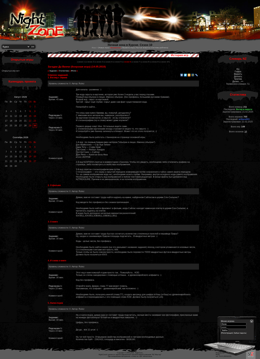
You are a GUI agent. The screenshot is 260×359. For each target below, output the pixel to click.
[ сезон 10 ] (165, 62)
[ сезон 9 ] (155, 62)
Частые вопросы (143, 48)
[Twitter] (185, 75)
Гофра (238, 71)
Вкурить (238, 74)
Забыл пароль (240, 333)
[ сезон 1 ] (81, 62)
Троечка (238, 79)
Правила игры (128, 48)
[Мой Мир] (193, 75)
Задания (53, 71)
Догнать (238, 76)
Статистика (64, 71)
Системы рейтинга (160, 48)
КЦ (237, 69)
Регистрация (226, 333)
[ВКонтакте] (182, 75)
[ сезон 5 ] (118, 62)
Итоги (74, 71)
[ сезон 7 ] (136, 62)
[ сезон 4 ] (109, 62)
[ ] (127, 62)
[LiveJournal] (196, 75)
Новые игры (104, 48)
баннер (100, 113)
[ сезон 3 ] (100, 62)
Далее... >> (237, 81)
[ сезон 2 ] (90, 62)
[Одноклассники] (189, 75)
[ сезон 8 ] (146, 62)
